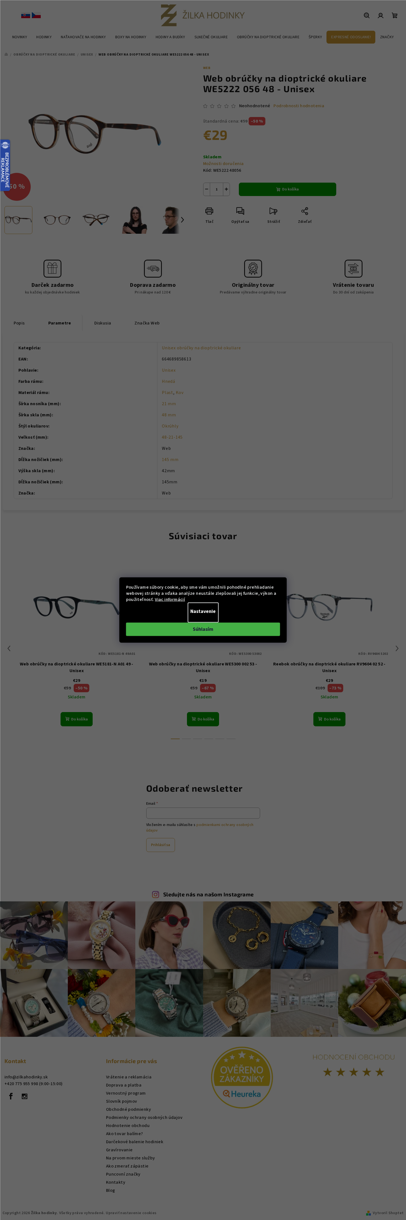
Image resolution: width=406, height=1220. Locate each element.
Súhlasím (203, 629)
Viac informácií (170, 599)
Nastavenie (203, 611)
